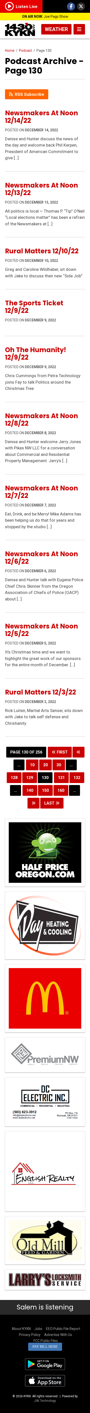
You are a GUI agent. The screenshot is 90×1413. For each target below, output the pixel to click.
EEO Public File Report (63, 1329)
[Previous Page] (78, 752)
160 (61, 790)
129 (29, 777)
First (62, 752)
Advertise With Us (58, 1335)
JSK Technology (45, 1400)
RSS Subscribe (29, 94)
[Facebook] (71, 7)
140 (29, 790)
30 (58, 765)
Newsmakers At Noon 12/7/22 (41, 492)
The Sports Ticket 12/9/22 (34, 307)
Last (50, 803)
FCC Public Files (46, 1341)
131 (61, 777)
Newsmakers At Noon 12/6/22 (41, 557)
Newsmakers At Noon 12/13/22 (41, 189)
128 (14, 777)
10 (32, 765)
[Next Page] (34, 803)
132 (77, 777)
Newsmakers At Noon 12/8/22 (41, 419)
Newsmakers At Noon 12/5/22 (41, 630)
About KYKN (21, 1329)
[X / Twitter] (81, 7)
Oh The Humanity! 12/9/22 (35, 353)
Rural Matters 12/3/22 (40, 692)
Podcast (25, 51)
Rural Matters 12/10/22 (41, 251)
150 (45, 790)
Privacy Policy (29, 1335)
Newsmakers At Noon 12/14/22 (41, 117)
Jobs (38, 1329)
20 (45, 765)
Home (9, 51)
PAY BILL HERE (45, 1346)
